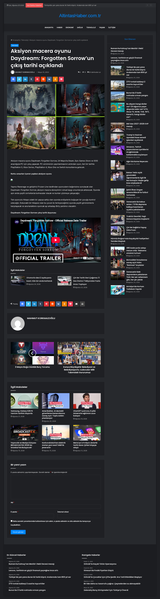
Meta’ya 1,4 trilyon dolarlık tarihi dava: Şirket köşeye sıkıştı (85, 445)
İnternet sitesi (63, 512)
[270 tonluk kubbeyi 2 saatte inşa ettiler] (117, 85)
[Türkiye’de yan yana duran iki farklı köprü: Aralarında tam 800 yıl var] (117, 70)
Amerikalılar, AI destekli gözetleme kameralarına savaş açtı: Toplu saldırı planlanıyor (53, 414)
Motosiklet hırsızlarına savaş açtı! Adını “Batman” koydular (136, 262)
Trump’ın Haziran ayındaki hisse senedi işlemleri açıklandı (136, 137)
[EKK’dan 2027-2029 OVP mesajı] (117, 127)
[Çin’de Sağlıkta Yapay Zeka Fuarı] (117, 231)
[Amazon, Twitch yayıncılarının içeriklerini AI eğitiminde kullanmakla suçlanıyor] (117, 150)
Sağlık (80, 27)
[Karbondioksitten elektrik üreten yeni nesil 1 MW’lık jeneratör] (56, 432)
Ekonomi (70, 27)
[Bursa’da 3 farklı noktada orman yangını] (117, 96)
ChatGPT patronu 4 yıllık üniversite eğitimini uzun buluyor (84, 413)
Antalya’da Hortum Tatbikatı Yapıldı (135, 287)
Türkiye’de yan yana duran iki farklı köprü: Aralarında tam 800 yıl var (136, 71)
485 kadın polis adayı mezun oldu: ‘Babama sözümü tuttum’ (136, 250)
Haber (59, 27)
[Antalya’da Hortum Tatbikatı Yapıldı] (117, 290)
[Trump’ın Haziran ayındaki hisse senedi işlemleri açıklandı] (117, 138)
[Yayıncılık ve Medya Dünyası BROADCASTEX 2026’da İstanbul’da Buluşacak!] (24, 432)
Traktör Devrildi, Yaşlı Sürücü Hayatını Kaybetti (137, 217)
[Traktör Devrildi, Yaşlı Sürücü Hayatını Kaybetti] (117, 219)
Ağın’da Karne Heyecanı (137, 161)
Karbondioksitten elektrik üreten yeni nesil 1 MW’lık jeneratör (54, 445)
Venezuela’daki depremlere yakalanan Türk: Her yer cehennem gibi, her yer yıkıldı (137, 276)
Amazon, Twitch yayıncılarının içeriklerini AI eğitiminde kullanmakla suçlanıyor (137, 151)
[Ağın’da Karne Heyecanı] (117, 165)
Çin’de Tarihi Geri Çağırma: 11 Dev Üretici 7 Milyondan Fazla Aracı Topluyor (86, 280)
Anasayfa (49, 27)
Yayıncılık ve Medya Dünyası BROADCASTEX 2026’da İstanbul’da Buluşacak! (23, 445)
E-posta (14, 512)
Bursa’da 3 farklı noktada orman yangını (137, 94)
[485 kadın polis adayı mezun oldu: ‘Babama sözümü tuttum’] (117, 251)
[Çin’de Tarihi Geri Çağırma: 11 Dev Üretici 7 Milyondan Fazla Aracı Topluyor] (64, 280)
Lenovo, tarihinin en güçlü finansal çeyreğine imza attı (126, 59)
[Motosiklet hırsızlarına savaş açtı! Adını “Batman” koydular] (117, 263)
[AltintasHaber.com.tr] (80, 16)
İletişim (111, 27)
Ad (12, 502)
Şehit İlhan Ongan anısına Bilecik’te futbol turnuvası (137, 192)
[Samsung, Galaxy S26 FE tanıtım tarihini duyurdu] (24, 401)
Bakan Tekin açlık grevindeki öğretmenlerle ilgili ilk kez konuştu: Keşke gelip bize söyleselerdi (137, 177)
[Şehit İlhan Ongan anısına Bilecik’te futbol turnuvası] (117, 193)
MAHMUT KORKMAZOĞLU (25, 72)
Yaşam (102, 27)
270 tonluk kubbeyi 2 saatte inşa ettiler (59, 5)
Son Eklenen (130, 39)
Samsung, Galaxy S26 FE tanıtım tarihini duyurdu (22, 412)
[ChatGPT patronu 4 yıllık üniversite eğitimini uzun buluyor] (87, 401)
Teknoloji (91, 27)
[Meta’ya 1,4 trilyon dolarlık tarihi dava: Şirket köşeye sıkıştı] (87, 432)
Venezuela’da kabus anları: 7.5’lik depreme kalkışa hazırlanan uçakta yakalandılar (136, 205)
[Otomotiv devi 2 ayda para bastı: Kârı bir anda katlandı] (18, 280)
